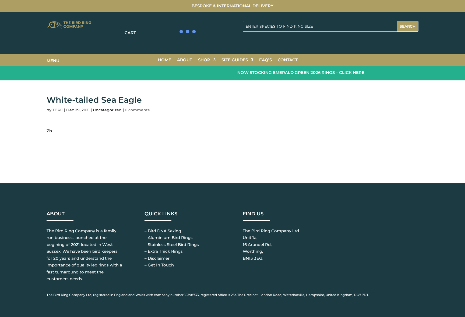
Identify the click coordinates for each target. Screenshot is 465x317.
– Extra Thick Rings (164, 251)
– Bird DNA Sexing (163, 230)
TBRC (57, 110)
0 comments (137, 110)
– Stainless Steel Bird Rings (172, 244)
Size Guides (234, 60)
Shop (204, 60)
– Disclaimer (157, 258)
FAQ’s (265, 60)
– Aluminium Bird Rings (169, 237)
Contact (288, 60)
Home (164, 60)
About (184, 60)
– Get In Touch (159, 265)
